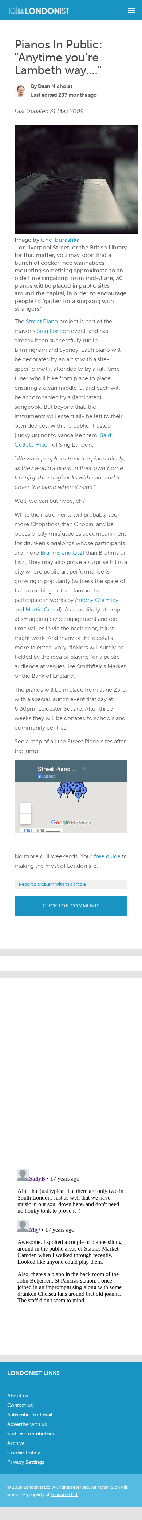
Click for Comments (71, 906)
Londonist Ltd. (64, 1494)
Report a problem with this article (52, 884)
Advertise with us (27, 1424)
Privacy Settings (25, 1462)
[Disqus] (71, 1257)
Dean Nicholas (55, 86)
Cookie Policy (23, 1453)
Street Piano (42, 321)
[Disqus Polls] (73, 1069)
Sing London (53, 330)
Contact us (20, 1405)
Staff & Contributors (30, 1434)
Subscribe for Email (29, 1415)
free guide (107, 856)
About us (17, 1396)
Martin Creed (42, 609)
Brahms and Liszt (62, 552)
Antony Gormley (96, 599)
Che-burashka (60, 239)
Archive (16, 1443)
